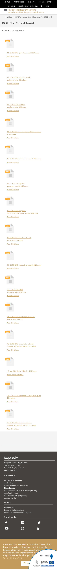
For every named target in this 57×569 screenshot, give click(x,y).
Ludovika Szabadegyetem (14, 510)
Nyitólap (9, 17)
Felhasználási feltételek (13, 480)
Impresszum (10, 475)
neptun (7, 2)
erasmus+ (31, 2)
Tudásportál (19, 2)
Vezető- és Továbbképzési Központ (17, 513)
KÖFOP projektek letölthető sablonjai (27, 17)
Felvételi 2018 (9, 508)
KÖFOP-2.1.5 (47, 17)
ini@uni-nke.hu (10, 498)
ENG (47, 6)
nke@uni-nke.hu (10, 470)
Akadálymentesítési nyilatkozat (16, 486)
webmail (11, 6)
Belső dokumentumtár (28, 6)
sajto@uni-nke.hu (11, 493)
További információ (12, 558)
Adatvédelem (9, 483)
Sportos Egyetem (45, 2)
